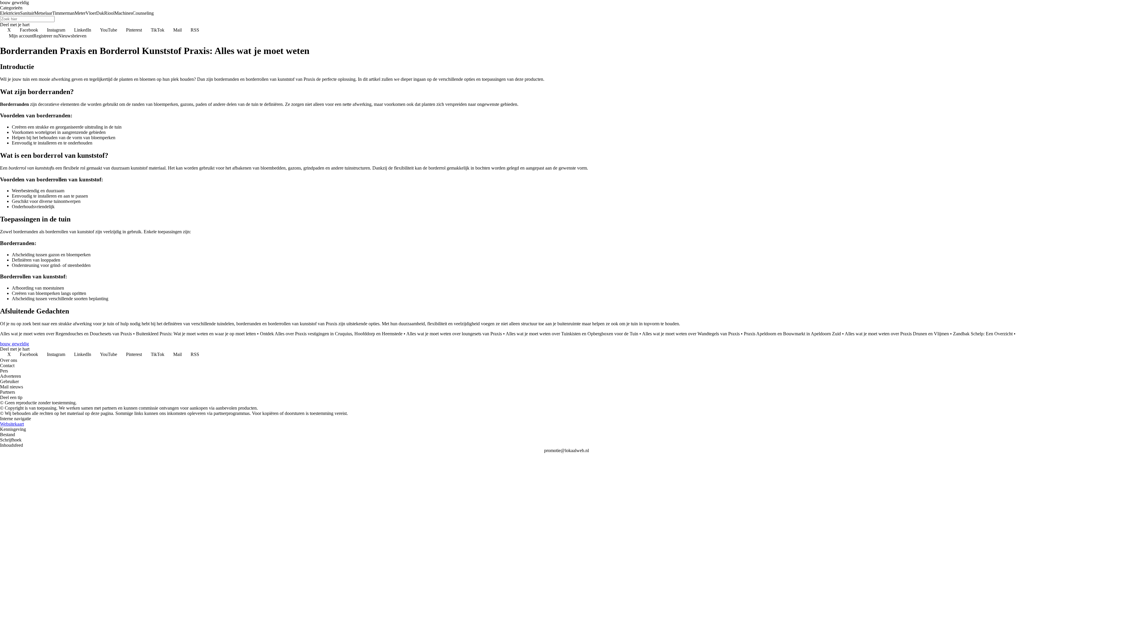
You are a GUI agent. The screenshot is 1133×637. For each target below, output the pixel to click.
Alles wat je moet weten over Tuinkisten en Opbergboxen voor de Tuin (572, 333)
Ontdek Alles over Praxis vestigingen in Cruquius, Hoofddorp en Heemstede (331, 333)
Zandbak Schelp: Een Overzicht (983, 333)
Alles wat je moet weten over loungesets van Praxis (454, 333)
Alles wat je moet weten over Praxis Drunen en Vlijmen (897, 333)
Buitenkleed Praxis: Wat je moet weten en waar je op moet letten (196, 333)
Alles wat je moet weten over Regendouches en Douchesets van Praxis (66, 333)
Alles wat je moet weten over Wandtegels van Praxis (691, 333)
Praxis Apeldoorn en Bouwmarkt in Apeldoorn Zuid (792, 333)
